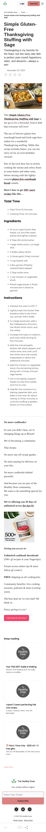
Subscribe (34, 3)
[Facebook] (23, 809)
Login (22, 3)
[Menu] (42, 3)
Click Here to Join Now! (16, 618)
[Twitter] (16, 809)
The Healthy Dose (10, 12)
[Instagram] (29, 809)
